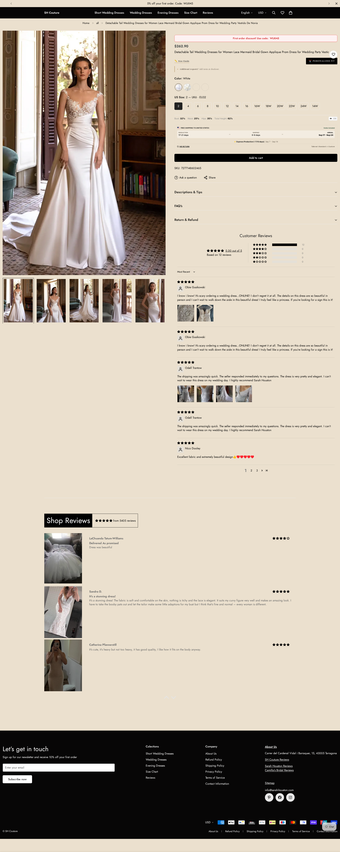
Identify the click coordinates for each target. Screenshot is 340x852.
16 (246, 106)
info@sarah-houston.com (279, 790)
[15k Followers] (280, 797)
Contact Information (217, 783)
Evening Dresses (168, 13)
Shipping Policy (214, 765)
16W (257, 106)
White (178, 87)
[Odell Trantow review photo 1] (185, 393)
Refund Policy (213, 759)
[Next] (329, 3)
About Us (210, 753)
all (97, 23)
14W (315, 106)
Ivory (187, 87)
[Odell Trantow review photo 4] (243, 393)
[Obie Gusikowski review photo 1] (185, 313)
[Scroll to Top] (333, 833)
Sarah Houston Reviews (279, 766)
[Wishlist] (333, 54)
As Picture (205, 87)
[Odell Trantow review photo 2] (205, 393)
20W (280, 106)
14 (237, 106)
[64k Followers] (290, 797)
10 (217, 106)
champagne (196, 87)
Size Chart (190, 13)
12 (227, 106)
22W (292, 106)
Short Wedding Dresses (109, 13)
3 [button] (257, 470)
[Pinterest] (269, 797)
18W (268, 106)
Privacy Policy (213, 771)
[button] (291, 13)
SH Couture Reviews (277, 760)
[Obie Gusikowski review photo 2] (205, 313)
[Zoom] (158, 38)
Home (86, 23)
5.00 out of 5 (233, 251)
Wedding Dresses (141, 13)
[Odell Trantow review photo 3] (224, 393)
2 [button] (251, 470)
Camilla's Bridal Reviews (279, 770)
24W (304, 106)
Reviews (208, 13)
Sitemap (269, 783)
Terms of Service (215, 777)
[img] (185, 282)
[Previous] (11, 3)
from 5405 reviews (124, 520)
